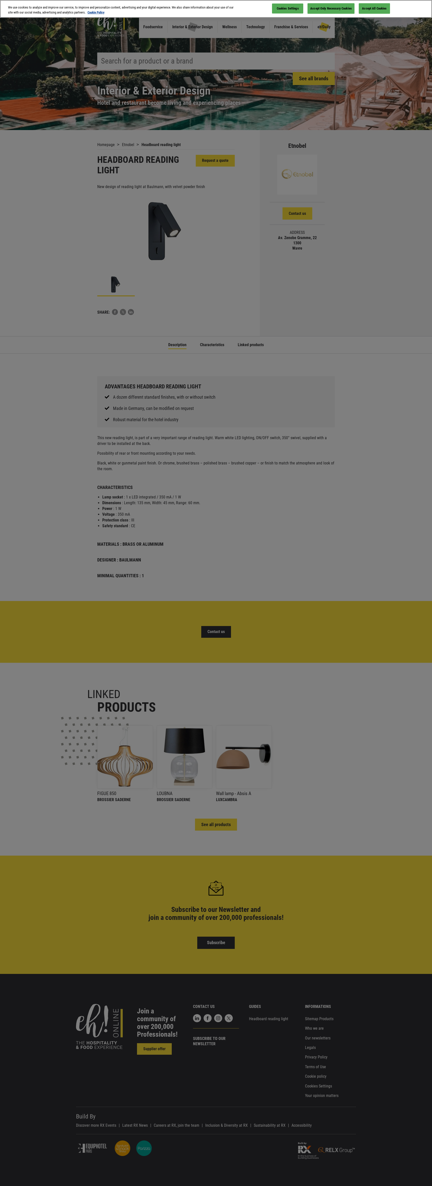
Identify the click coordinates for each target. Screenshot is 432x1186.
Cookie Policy (96, 12)
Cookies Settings (288, 8)
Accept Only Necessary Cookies (331, 8)
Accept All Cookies (374, 8)
